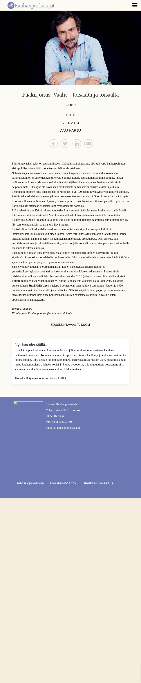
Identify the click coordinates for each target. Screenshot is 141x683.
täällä (63, 378)
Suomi (86, 324)
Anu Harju (70, 130)
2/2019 (71, 105)
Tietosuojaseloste (29, 483)
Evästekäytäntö (63, 483)
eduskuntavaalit (65, 324)
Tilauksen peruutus (97, 483)
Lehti (70, 115)
